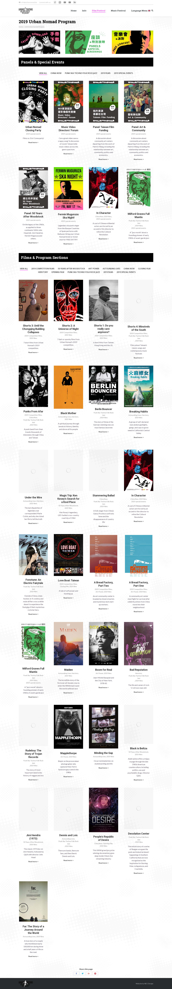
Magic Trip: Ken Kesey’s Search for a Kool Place (68, 499)
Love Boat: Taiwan (68, 580)
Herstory (43, 272)
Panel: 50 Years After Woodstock (33, 215)
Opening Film (57, 272)
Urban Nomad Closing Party (33, 129)
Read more (32, 142)
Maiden (68, 669)
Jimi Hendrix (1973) (33, 837)
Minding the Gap (103, 753)
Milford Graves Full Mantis (139, 215)
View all (43, 73)
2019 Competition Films (42, 268)
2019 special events (123, 73)
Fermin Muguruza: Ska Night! (68, 216)
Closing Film (144, 268)
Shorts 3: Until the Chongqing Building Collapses (33, 329)
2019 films (105, 73)
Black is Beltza (138, 748)
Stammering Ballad (104, 495)
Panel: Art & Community (139, 129)
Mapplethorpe (68, 753)
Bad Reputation (139, 669)
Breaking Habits (138, 411)
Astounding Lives (111, 268)
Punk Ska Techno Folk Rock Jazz (81, 73)
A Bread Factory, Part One (138, 584)
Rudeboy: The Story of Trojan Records (33, 754)
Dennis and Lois (68, 835)
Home (21, 27)
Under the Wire (33, 497)
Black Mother (68, 413)
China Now (56, 73)
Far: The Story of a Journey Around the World (33, 929)
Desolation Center (138, 833)
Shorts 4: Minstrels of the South (139, 328)
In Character (103, 212)
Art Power (93, 268)
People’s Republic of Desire (103, 838)
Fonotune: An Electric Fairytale (33, 581)
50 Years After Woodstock (71, 268)
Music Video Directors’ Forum (68, 129)
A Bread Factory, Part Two (103, 584)
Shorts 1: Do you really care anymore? (103, 329)
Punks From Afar (33, 411)
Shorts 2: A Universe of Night (68, 327)
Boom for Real (103, 669)
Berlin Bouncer (103, 409)
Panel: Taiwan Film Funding (103, 129)
